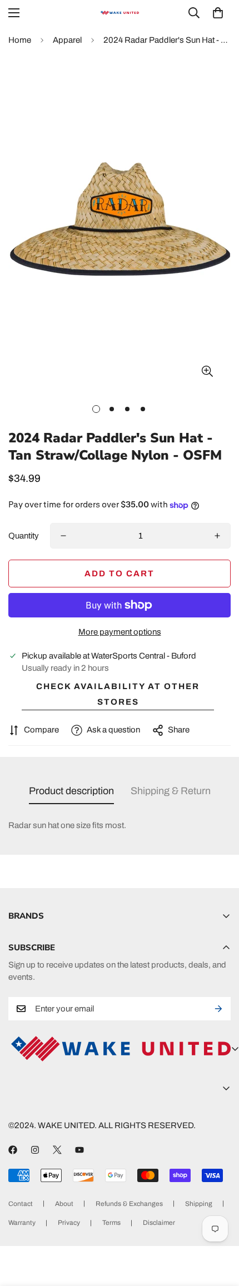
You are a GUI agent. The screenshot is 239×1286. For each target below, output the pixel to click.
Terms (111, 1223)
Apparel (67, 40)
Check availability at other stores (118, 694)
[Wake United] (119, 13)
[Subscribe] (218, 1008)
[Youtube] (79, 1149)
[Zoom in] (207, 370)
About (64, 1204)
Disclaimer (159, 1223)
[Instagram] (35, 1149)
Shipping (198, 1204)
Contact (20, 1204)
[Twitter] (57, 1149)
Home (19, 40)
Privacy (69, 1223)
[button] (218, 13)
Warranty (22, 1223)
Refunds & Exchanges (129, 1204)
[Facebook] (12, 1149)
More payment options (119, 631)
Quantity (23, 535)
